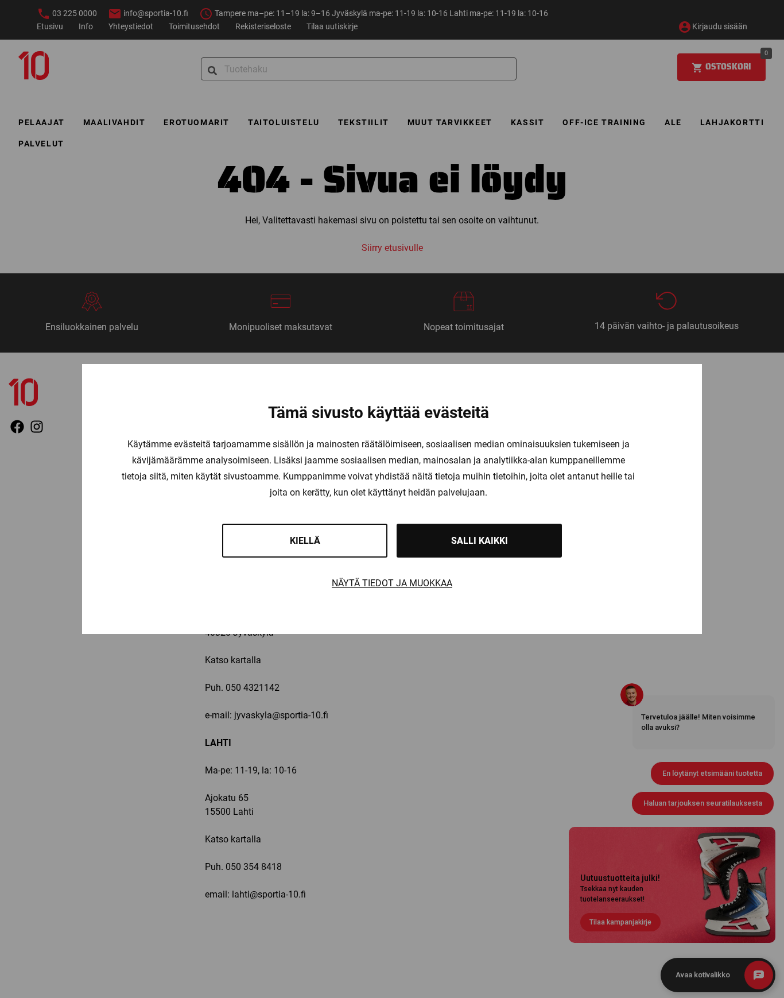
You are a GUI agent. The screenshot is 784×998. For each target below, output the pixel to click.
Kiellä (305, 540)
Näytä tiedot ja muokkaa (392, 583)
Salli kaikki (479, 540)
